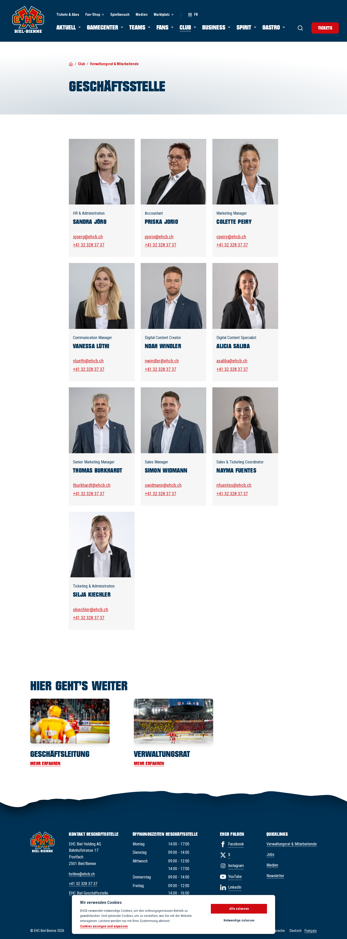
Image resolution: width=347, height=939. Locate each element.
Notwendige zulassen (239, 920)
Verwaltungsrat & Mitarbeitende (291, 844)
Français (311, 931)
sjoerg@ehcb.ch (88, 236)
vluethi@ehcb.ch (88, 360)
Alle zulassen (239, 909)
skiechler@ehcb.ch (90, 609)
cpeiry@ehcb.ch (231, 236)
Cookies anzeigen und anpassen (104, 926)
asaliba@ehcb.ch (231, 360)
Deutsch (296, 931)
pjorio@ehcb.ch (159, 236)
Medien (272, 865)
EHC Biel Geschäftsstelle (88, 893)
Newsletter (275, 875)
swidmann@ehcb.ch (163, 485)
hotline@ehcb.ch (82, 874)
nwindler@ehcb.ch (162, 360)
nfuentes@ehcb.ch (233, 485)
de (190, 15)
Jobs (270, 854)
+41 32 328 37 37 (88, 244)
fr (196, 15)
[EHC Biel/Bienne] (28, 19)
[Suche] (300, 28)
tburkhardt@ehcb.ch (92, 485)
